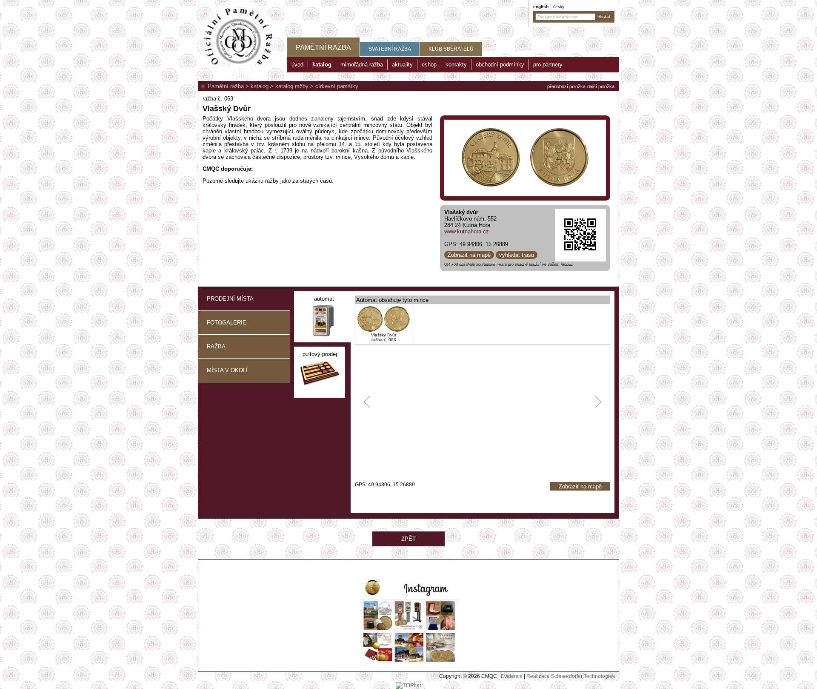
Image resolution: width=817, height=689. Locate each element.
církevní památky (336, 86)
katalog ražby (292, 86)
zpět (408, 539)
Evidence (512, 676)
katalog (260, 86)
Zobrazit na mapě (469, 255)
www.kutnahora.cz (466, 231)
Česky (558, 6)
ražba (216, 346)
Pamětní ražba (226, 86)
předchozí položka (566, 86)
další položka (600, 86)
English (540, 6)
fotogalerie (226, 322)
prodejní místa (230, 299)
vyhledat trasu (516, 255)
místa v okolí (227, 370)
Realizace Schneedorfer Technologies (570, 676)
